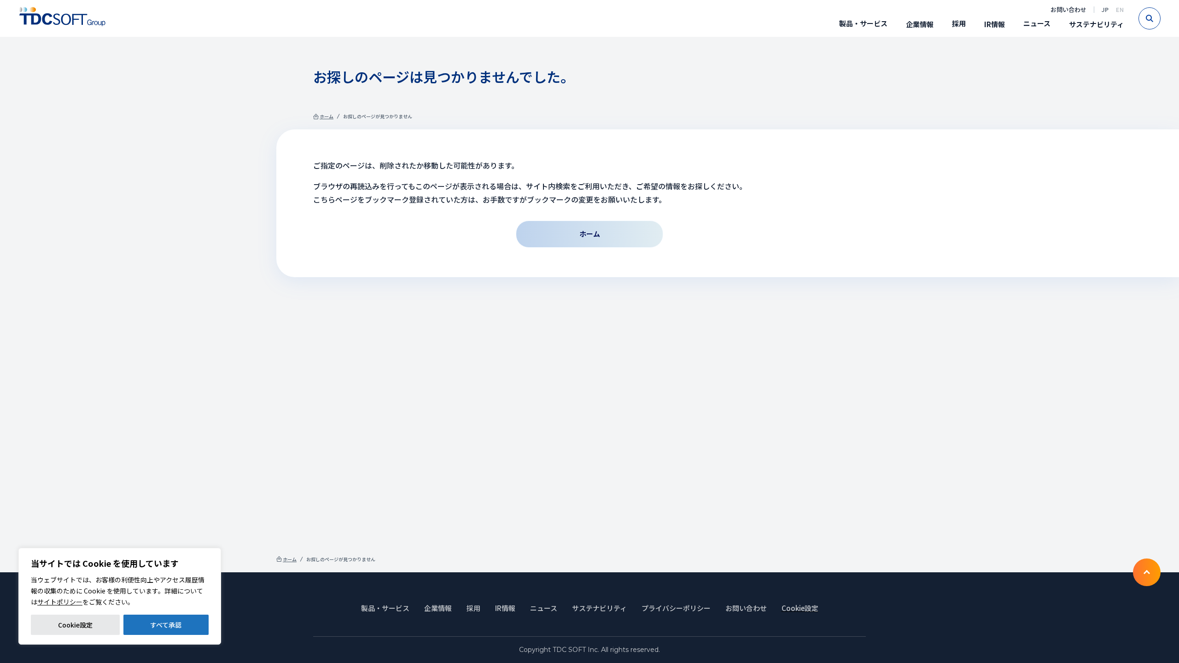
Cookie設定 (75, 624)
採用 (959, 23)
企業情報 (920, 24)
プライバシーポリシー (676, 608)
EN (1120, 9)
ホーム (326, 116)
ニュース (1037, 23)
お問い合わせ (1068, 9)
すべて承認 (165, 624)
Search (1160, 18)
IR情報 (994, 24)
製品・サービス (863, 23)
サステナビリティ (1096, 24)
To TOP (1147, 572)
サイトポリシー (59, 601)
